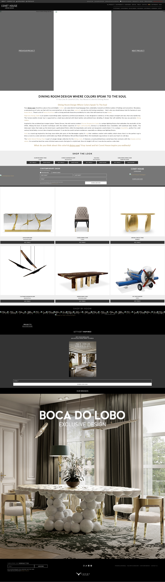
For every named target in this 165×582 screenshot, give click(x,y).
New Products (119, 4)
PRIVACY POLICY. (55, 183)
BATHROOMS (147, 8)
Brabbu (137, 239)
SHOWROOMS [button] (98, 1)
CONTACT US (11, 1)
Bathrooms (154, 4)
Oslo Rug (96, 157)
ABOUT (3, 1)
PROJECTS (136, 1)
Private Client (57, 172)
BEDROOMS (154, 8)
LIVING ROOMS (124, 8)
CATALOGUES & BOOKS (112, 1)
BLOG (141, 1)
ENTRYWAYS (116, 8)
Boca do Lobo (27, 239)
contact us (154, 565)
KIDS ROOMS (140, 8)
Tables (139, 4)
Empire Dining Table (82, 296)
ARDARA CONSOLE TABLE (137, 237)
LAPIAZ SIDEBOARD (27, 237)
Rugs (160, 4)
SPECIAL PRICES (158, 1)
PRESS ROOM (148, 1)
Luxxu (82, 239)
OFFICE (160, 8)
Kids (149, 4)
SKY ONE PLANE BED (137, 296)
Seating (134, 4)
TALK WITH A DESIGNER (133, 565)
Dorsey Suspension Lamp (68, 157)
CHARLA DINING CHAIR (82, 237)
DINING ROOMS (132, 8)
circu (137, 298)
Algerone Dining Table (40, 157)
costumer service (145, 565)
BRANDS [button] (89, 1)
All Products (110, 4)
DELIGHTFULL (27, 298)
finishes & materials (120, 565)
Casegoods (128, 4)
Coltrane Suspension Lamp (27, 296)
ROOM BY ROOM (126, 1)
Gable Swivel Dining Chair (125, 157)
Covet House (105, 145)
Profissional (45, 172)
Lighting (144, 4)
